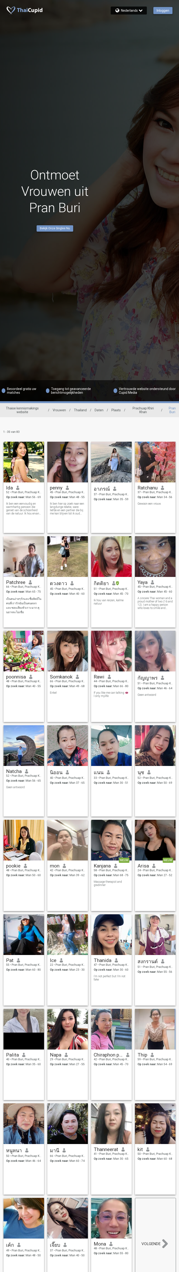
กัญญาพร (148, 678)
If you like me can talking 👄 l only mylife (111, 694)
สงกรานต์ (148, 961)
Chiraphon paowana (108, 1055)
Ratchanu (148, 488)
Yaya (143, 582)
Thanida (102, 960)
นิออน (56, 772)
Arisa (143, 866)
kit (140, 1149)
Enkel (53, 692)
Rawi (99, 677)
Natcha (14, 771)
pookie (13, 866)
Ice (53, 960)
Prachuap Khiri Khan (143, 410)
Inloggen (163, 10)
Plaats (116, 410)
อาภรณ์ (102, 489)
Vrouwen (59, 410)
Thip (142, 1055)
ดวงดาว (58, 583)
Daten (99, 410)
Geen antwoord (147, 694)
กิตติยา (101, 583)
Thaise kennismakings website (22, 410)
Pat (10, 960)
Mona (100, 1244)
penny (56, 488)
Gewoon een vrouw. (149, 503)
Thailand (80, 410)
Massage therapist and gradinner (108, 883)
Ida (9, 488)
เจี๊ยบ (55, 1245)
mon (54, 866)
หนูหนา (14, 1150)
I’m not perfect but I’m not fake (109, 978)
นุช (141, 772)
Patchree (15, 582)
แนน (98, 772)
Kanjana (102, 866)
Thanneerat (106, 1149)
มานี (54, 1150)
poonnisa (16, 677)
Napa (55, 1055)
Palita (12, 1055)
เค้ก (10, 1245)
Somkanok (61, 677)
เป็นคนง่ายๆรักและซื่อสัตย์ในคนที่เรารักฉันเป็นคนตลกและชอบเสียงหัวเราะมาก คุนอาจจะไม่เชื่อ (23, 605)
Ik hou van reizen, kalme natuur (109, 602)
